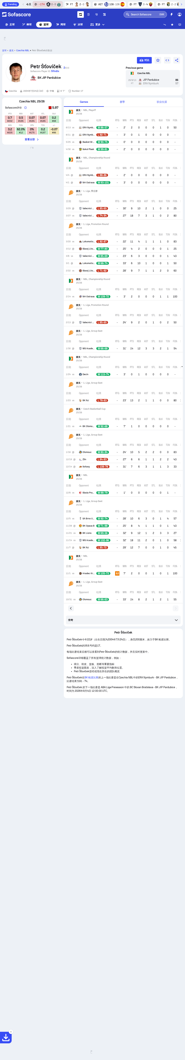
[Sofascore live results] (16, 14)
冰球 (80, 24)
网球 (63, 24)
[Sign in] (179, 14)
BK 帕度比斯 (91, 677)
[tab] (84, 102)
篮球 (46, 24)
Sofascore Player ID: (44, 71)
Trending (12, 4)
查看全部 (30, 139)
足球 (12, 24)
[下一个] (181, 4)
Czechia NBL (22, 50)
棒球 (29, 24)
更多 (95, 24)
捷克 (11, 50)
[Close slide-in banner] (11, 1032)
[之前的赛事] (23, 4)
